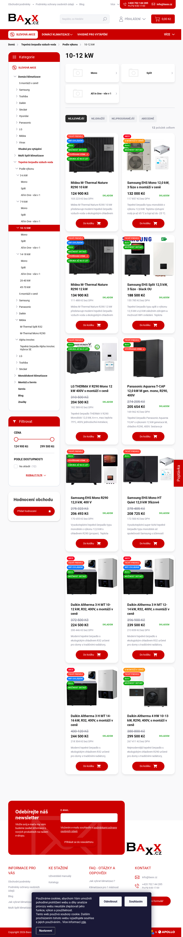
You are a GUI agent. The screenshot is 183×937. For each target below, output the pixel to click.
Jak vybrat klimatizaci (20, 902)
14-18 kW (25, 254)
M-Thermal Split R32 (31, 326)
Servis (21, 388)
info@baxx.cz (149, 877)
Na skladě (27, 466)
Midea (22, 135)
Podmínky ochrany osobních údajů (55, 4)
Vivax (22, 142)
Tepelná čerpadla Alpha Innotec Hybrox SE (37, 348)
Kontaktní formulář (152, 901)
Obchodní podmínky (19, 4)
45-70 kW (25, 287)
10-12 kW (25, 228)
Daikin (22, 103)
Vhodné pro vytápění (30, 149)
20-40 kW (25, 280)
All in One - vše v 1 (30, 195)
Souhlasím (136, 901)
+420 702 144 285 (152, 886)
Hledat (105, 19)
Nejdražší (98, 118)
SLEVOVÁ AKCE (27, 67)
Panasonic (25, 122)
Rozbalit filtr (34, 475)
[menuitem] (23, 35)
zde (83, 922)
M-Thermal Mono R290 (32, 333)
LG (20, 129)
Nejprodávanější (123, 118)
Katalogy (54, 882)
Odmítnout (110, 901)
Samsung (24, 89)
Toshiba (23, 96)
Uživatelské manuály (60, 876)
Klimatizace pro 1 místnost (104, 887)
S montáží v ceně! (28, 83)
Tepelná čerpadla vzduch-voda (35, 162)
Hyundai (23, 116)
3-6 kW (24, 175)
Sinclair (23, 109)
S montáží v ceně (28, 293)
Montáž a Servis (27, 382)
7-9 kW (24, 201)
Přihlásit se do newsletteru (78, 842)
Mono (24, 181)
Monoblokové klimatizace (32, 375)
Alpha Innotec (26, 339)
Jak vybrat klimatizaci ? (102, 881)
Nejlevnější (76, 118)
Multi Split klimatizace (31, 155)
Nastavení (45, 930)
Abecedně (148, 118)
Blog (81, 4)
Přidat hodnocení (26, 511)
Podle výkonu (26, 168)
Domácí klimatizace (29, 76)
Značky (22, 402)
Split (23, 188)
